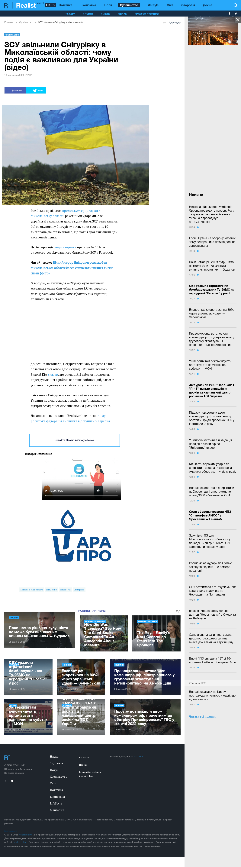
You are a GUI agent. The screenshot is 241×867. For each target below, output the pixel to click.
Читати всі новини (202, 716)
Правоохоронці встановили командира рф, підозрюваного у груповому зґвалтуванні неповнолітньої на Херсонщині (211, 339)
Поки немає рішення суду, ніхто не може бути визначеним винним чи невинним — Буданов (212, 265)
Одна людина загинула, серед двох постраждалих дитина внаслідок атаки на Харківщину (211, 638)
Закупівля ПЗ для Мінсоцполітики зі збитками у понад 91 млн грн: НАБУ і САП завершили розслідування (210, 541)
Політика (65, 5)
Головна (8, 22)
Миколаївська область (32, 589)
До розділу (175, 22)
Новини (14, 618)
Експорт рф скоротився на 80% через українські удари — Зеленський (211, 313)
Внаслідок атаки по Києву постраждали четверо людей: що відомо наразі (212, 695)
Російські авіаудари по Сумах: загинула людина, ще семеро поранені (210, 566)
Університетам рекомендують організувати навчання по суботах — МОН (210, 364)
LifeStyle (152, 5)
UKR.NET (138, 756)
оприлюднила (65, 247)
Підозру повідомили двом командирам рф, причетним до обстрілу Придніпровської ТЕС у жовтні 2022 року (211, 418)
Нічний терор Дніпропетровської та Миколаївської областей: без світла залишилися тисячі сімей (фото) (72, 267)
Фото (106, 14)
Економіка (88, 5)
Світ (170, 5)
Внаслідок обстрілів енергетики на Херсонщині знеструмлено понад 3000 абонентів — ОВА (211, 491)
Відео (123, 14)
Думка (89, 14)
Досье (207, 5)
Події (108, 5)
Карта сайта (10, 831)
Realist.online (26, 834)
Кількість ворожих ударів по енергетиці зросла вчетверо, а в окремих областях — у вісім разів (212, 467)
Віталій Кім (65, 589)
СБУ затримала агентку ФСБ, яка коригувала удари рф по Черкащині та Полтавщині (212, 590)
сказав (53, 374)
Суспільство (129, 5)
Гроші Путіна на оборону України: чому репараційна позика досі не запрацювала (212, 241)
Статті (71, 14)
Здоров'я (188, 5)
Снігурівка (79, 589)
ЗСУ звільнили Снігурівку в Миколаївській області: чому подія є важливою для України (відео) (62, 22)
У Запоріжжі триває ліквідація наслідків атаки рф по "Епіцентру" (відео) (210, 443)
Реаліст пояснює (147, 14)
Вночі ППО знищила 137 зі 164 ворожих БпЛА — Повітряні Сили (212, 660)
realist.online (20, 842)
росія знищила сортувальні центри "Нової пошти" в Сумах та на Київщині (212, 614)
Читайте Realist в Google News (75, 440)
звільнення (51, 589)
